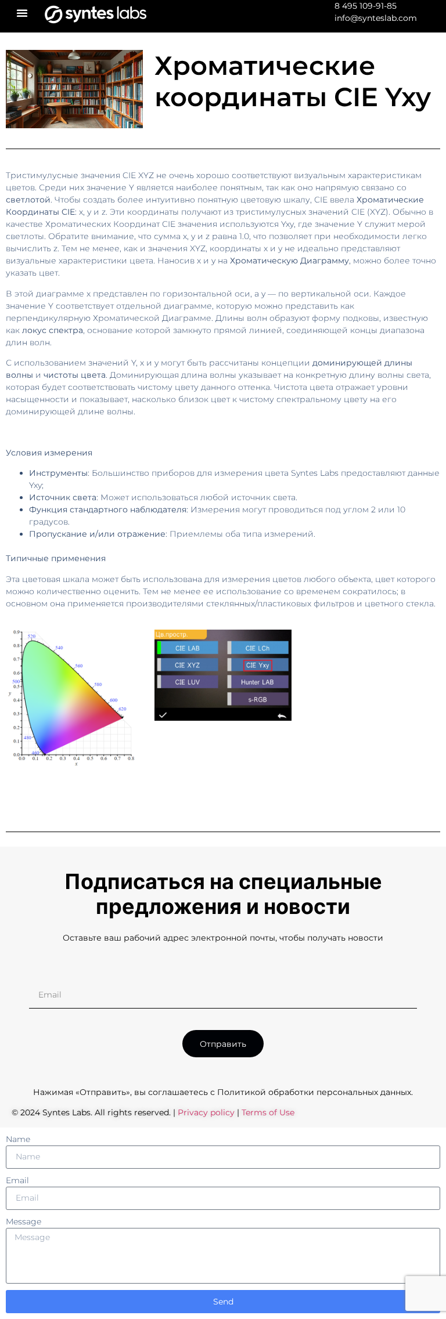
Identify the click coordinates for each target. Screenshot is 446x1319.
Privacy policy (207, 1112)
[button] (22, 12)
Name (18, 1139)
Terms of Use (268, 1112)
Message (23, 1221)
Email (17, 1180)
